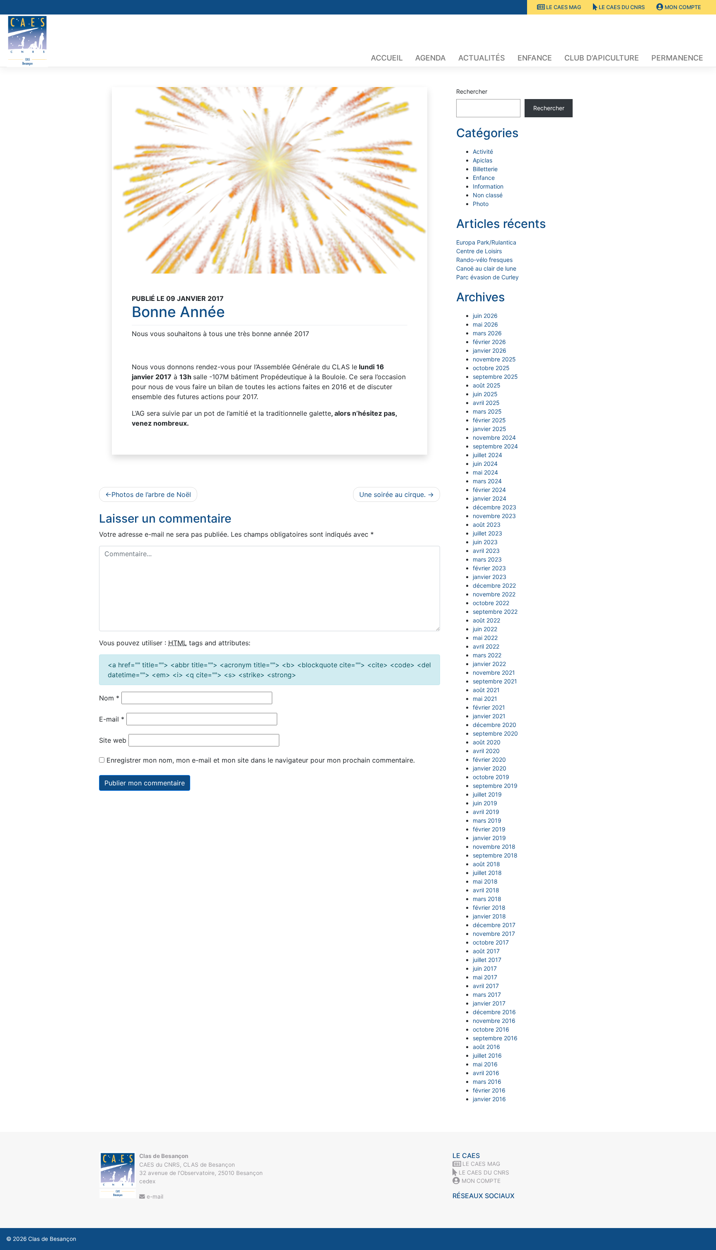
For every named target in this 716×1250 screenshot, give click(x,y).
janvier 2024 (489, 498)
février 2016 (489, 1090)
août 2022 (486, 620)
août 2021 (486, 689)
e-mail (154, 1196)
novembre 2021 (494, 672)
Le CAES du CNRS (621, 7)
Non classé (488, 195)
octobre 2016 (491, 1029)
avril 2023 (486, 550)
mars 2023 (487, 559)
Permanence (677, 57)
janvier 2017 (489, 1003)
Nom (109, 698)
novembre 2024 (494, 437)
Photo (481, 203)
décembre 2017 (494, 924)
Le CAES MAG (563, 7)
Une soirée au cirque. (392, 494)
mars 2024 (487, 480)
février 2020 (489, 759)
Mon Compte (682, 7)
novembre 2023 (494, 515)
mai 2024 (485, 472)
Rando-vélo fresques (484, 259)
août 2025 (487, 385)
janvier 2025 (489, 428)
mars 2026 (487, 333)
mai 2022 (485, 637)
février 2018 (489, 907)
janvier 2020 (489, 768)
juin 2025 (485, 393)
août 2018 (486, 863)
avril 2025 (486, 402)
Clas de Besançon (52, 1238)
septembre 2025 (495, 376)
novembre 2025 (494, 359)
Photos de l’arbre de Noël (151, 494)
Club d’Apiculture (601, 57)
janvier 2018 (489, 916)
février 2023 (489, 568)
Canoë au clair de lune (486, 268)
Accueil (387, 57)
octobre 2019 (491, 776)
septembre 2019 (495, 785)
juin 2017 (485, 968)
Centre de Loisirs (479, 250)
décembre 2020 (494, 724)
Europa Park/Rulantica (486, 242)
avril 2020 (486, 750)
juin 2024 (485, 463)
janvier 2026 (489, 350)
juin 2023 (485, 541)
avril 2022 (486, 646)
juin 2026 (485, 315)
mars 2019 (487, 820)
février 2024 (489, 489)
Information (488, 186)
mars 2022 (487, 655)
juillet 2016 (487, 1055)
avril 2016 (486, 1072)
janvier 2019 (489, 837)
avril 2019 (486, 811)
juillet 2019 (487, 794)
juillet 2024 (487, 454)
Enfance (535, 57)
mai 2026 (485, 324)
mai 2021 (485, 698)
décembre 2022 (494, 585)
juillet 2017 (487, 959)
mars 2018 (487, 898)
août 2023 (487, 524)
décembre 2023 (494, 507)
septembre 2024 (495, 446)
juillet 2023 (487, 533)
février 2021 (489, 707)
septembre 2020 (495, 733)
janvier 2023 (489, 576)
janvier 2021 (489, 715)
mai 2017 (485, 977)
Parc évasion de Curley (487, 277)
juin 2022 (485, 628)
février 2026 (489, 341)
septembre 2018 (495, 855)
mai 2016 (485, 1064)
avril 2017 (486, 985)
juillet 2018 (487, 872)
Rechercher (471, 91)
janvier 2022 (489, 663)
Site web (112, 740)
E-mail (111, 719)
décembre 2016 (494, 1011)
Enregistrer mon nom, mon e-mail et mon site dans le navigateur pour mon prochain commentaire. (260, 760)
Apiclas (482, 160)
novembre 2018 (494, 846)
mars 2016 (487, 1081)
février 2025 (489, 420)
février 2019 (489, 829)
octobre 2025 (491, 367)
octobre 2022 (491, 602)
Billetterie (485, 168)
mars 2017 (487, 994)
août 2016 (486, 1046)
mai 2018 (485, 881)
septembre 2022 (495, 611)
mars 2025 (487, 411)
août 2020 (487, 742)
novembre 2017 (494, 933)
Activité (483, 151)
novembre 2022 (494, 594)
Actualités (481, 57)
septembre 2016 (495, 1038)
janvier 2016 (489, 1098)
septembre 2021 (495, 681)
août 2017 (486, 950)
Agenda (430, 57)
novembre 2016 (494, 1020)
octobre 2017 (491, 942)
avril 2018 (486, 890)
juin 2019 (485, 803)
